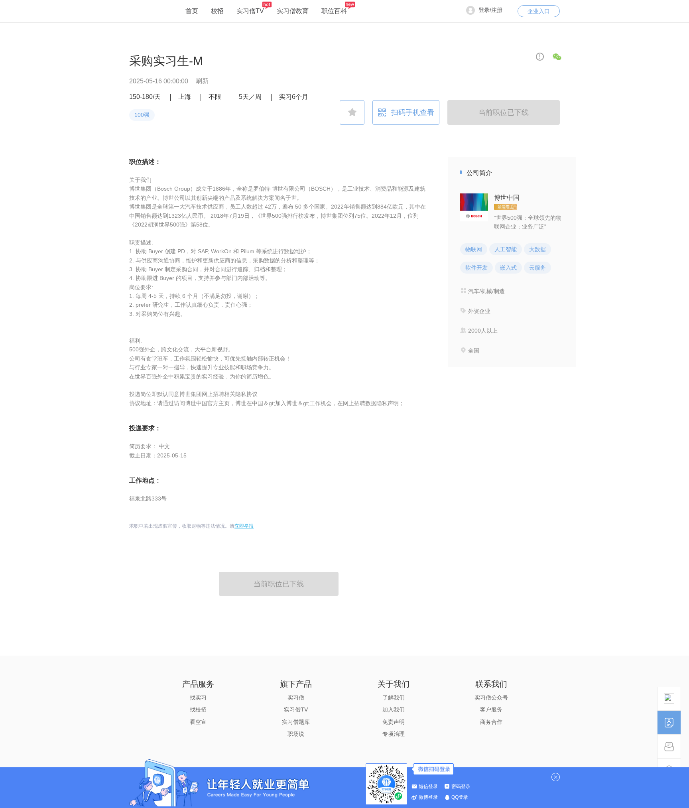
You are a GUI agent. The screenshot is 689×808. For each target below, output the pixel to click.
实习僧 (295, 697)
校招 (217, 11)
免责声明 (393, 722)
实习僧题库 (296, 722)
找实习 (198, 697)
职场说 (295, 734)
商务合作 (491, 722)
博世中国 (507, 197)
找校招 (198, 709)
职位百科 (334, 11)
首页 (191, 11)
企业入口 (539, 11)
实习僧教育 (293, 11)
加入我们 (393, 709)
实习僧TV (250, 11)
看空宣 (198, 722)
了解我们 (393, 697)
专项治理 (393, 734)
